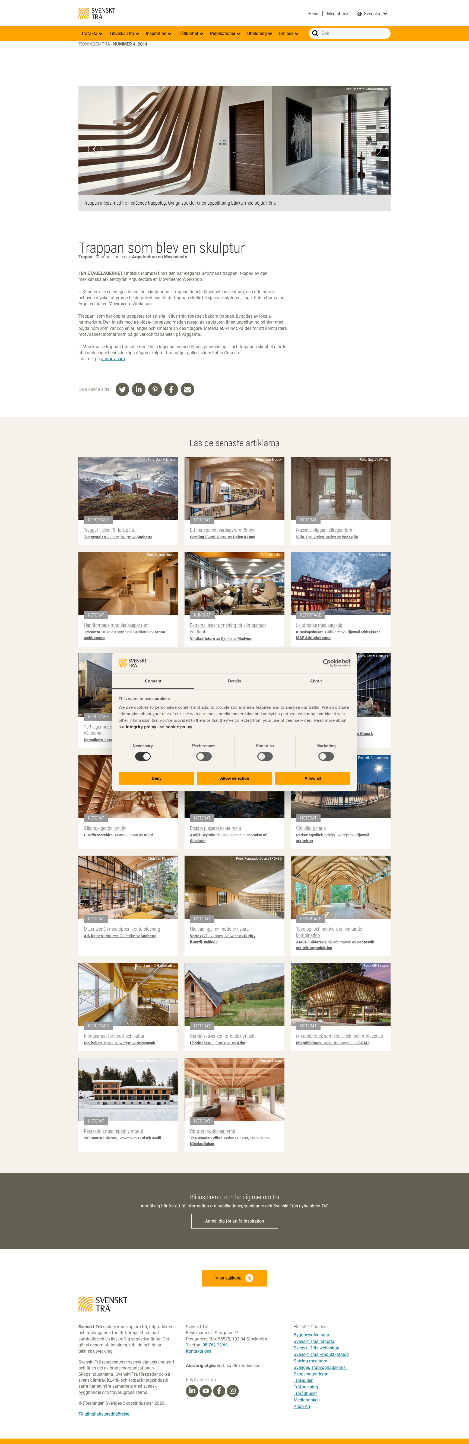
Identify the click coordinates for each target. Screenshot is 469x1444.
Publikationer (223, 33)
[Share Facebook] (171, 389)
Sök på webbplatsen (315, 33)
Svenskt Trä (96, 13)
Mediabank (337, 13)
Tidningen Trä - (112, 44)
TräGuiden (303, 1380)
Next (374, 149)
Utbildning (257, 33)
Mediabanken (307, 1400)
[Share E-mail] (187, 389)
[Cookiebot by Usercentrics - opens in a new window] (327, 663)
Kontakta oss (198, 1351)
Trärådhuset (305, 1393)
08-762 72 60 (215, 1345)
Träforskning (306, 1387)
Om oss (286, 33)
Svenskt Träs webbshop (316, 1347)
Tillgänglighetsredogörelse (103, 1414)
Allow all (313, 778)
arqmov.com (113, 358)
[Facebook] (219, 1391)
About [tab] (316, 681)
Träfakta (90, 33)
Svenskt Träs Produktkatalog (321, 1354)
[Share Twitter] (122, 389)
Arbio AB (302, 1406)
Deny (156, 778)
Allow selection (234, 778)
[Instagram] (233, 1391)
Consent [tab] (153, 681)
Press (313, 13)
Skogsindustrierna (311, 1374)
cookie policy (179, 726)
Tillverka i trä (122, 33)
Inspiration (156, 33)
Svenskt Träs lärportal (314, 1341)
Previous (95, 149)
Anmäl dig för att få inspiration (234, 1221)
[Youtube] (206, 1391)
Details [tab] (234, 681)
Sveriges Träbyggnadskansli (321, 1367)
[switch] (204, 756)
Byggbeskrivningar (311, 1334)
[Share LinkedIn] (138, 389)
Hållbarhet (188, 33)
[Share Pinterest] (155, 389)
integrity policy (141, 726)
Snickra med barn (310, 1361)
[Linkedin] (192, 1391)
